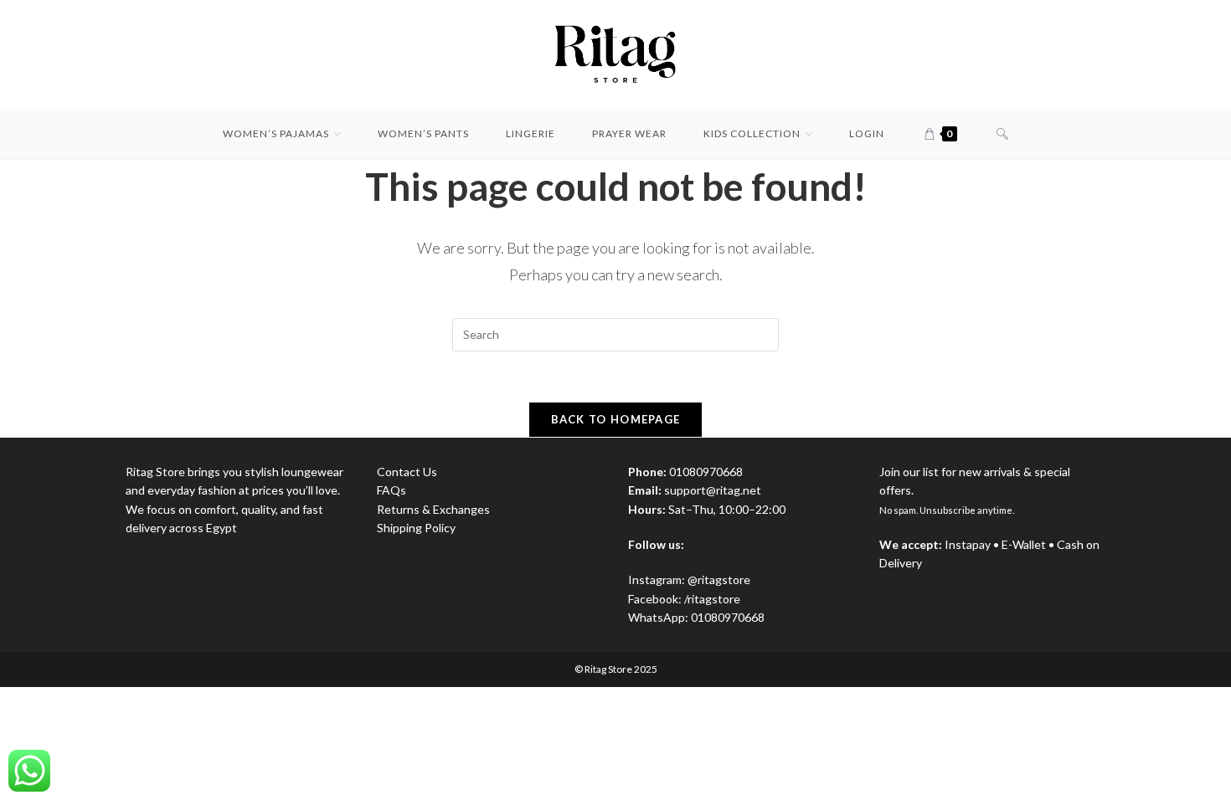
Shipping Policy (416, 528)
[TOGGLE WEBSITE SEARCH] (1002, 134)
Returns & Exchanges (433, 509)
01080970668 (728, 617)
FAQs (391, 490)
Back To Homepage (616, 419)
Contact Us (407, 471)
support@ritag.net (712, 490)
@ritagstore (719, 579)
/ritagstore (712, 599)
